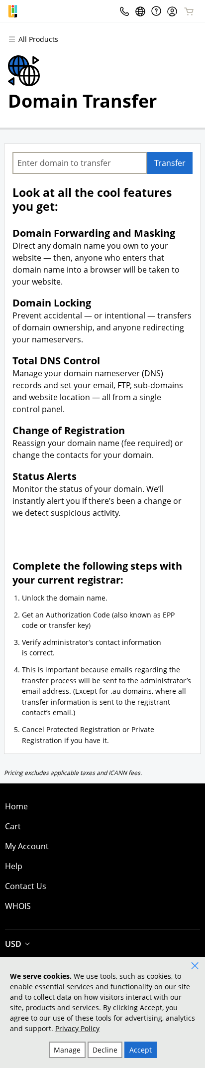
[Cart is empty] (189, 11)
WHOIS (18, 906)
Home (16, 806)
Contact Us (25, 886)
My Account (27, 846)
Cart (13, 826)
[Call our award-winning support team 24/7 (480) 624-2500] (156, 11)
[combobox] (79, 163)
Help (13, 866)
